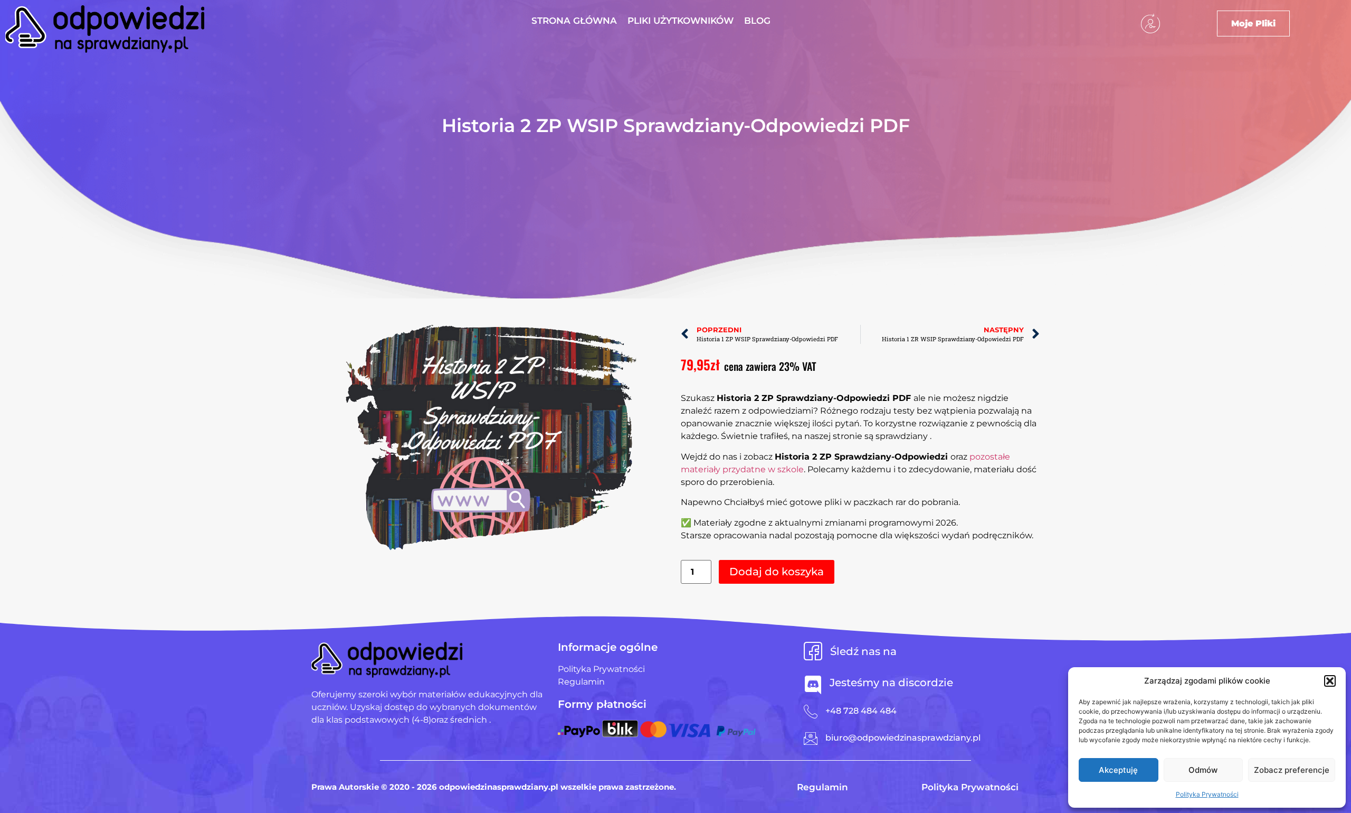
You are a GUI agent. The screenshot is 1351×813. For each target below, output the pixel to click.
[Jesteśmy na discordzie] (813, 685)
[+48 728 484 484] (810, 711)
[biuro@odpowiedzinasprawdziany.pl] (810, 738)
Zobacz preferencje (1291, 770)
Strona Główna (574, 20)
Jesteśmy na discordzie (891, 682)
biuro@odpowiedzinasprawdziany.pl (903, 738)
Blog (757, 20)
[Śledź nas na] (813, 651)
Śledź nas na (863, 651)
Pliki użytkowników (680, 20)
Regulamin (822, 787)
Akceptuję (1118, 770)
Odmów (1202, 770)
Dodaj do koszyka (776, 571)
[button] (1330, 681)
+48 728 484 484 (861, 711)
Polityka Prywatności (1207, 794)
